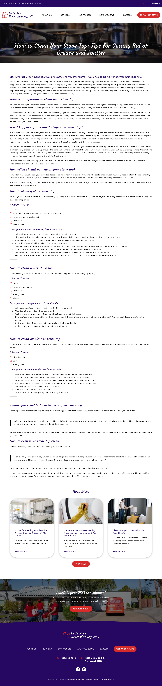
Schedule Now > (81, 609)
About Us (31, 649)
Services (47, 649)
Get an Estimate (125, 649)
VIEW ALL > (81, 564)
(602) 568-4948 (153, 3)
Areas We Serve (85, 649)
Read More (20, 551)
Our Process (64, 649)
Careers (104, 649)
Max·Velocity (108, 679)
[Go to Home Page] (18, 15)
